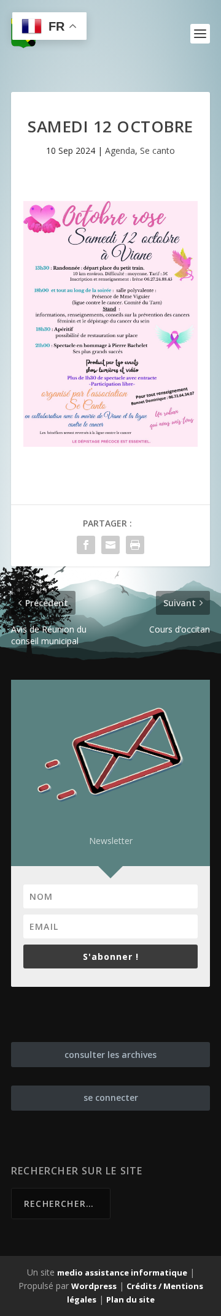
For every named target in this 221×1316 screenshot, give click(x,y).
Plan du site (130, 1299)
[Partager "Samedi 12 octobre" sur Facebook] (86, 545)
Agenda (120, 150)
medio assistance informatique (122, 1272)
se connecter (110, 1097)
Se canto (157, 150)
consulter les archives (110, 1054)
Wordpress (94, 1285)
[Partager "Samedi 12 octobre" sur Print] (135, 545)
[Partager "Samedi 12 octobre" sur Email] (110, 545)
